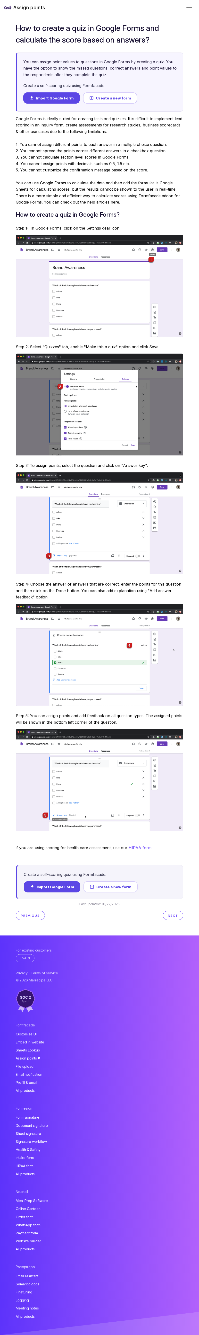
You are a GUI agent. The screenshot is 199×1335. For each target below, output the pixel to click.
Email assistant (27, 1276)
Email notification (29, 1074)
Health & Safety (28, 1150)
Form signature (27, 1117)
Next (173, 915)
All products (25, 1090)
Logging (22, 1300)
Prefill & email (26, 1082)
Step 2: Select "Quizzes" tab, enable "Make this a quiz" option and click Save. (87, 346)
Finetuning (24, 1292)
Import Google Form (55, 98)
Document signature (32, 1125)
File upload (24, 1066)
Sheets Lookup (28, 1050)
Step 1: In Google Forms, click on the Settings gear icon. (68, 228)
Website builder (28, 1241)
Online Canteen (28, 1209)
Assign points (29, 7)
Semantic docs (27, 1284)
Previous (30, 915)
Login (25, 958)
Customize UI (26, 1034)
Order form (24, 1217)
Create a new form (113, 98)
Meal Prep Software (32, 1201)
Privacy (22, 973)
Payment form (27, 1233)
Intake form (25, 1158)
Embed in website (30, 1042)
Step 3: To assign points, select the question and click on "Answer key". (82, 465)
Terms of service (44, 973)
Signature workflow (31, 1141)
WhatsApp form (28, 1225)
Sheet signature (28, 1133)
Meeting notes (27, 1308)
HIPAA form (140, 847)
